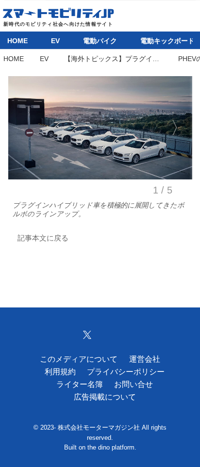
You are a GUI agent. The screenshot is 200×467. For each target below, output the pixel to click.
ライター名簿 (79, 384)
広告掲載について (105, 396)
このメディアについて (78, 358)
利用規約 (60, 371)
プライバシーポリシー (126, 371)
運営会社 (144, 358)
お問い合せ (133, 384)
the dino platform (110, 447)
